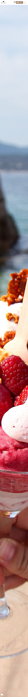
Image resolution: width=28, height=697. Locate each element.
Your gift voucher (19, 18)
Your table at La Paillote (19, 5)
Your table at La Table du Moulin (19, 13)
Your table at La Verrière (19, 9)
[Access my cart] (14, 2)
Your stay (19, 2)
